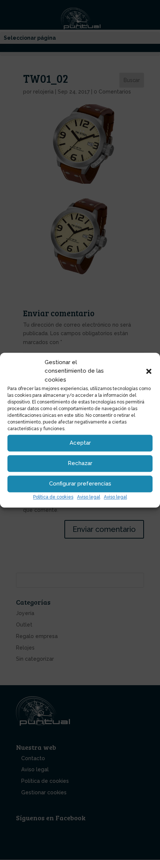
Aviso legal (88, 497)
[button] (149, 371)
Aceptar (80, 443)
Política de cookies (53, 497)
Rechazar (80, 463)
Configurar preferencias (80, 484)
